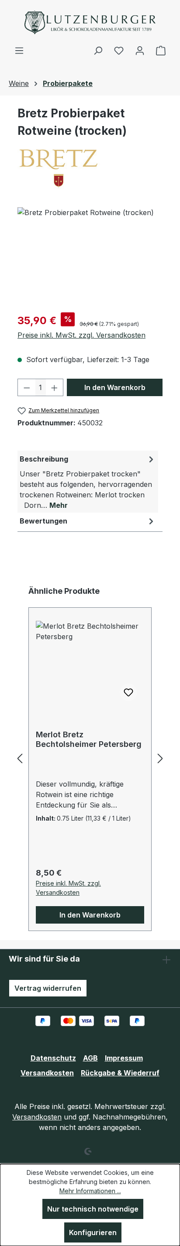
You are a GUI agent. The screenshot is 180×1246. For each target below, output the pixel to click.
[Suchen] (97, 50)
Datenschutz (53, 1058)
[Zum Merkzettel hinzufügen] (128, 692)
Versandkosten (47, 1072)
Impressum (124, 1058)
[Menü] (19, 50)
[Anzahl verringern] (26, 387)
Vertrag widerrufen (47, 988)
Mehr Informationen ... (90, 1191)
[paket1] (90, 256)
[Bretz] (90, 168)
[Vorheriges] (19, 758)
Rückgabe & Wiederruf (120, 1072)
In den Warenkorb (114, 387)
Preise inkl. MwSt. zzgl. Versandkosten (81, 335)
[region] (90, 256)
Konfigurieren (93, 1232)
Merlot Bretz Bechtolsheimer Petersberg (89, 739)
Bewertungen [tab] (43, 521)
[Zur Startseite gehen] (90, 22)
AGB (90, 1058)
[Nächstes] (160, 758)
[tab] (87, 482)
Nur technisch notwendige (92, 1209)
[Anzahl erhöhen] (54, 387)
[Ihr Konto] (139, 50)
